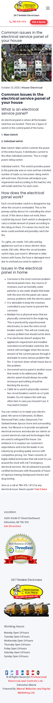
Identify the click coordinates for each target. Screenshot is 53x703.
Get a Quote (39, 22)
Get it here (41, 489)
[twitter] (12, 672)
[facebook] (6, 672)
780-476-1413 (19, 21)
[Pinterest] (27, 672)
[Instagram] (17, 672)
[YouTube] (33, 672)
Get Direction (12, 526)
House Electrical (32, 87)
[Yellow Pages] (38, 672)
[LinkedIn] (22, 672)
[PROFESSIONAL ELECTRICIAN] (26, 6)
